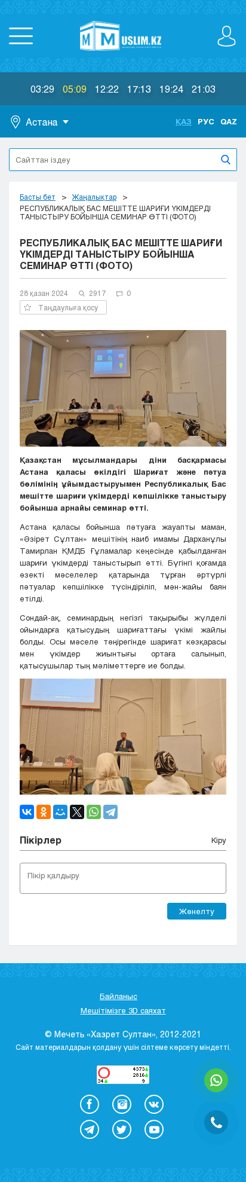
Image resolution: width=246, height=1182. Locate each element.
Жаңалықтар (94, 197)
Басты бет (38, 197)
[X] (77, 812)
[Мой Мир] (60, 812)
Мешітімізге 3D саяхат (123, 1010)
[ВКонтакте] (27, 812)
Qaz (228, 121)
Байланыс (118, 996)
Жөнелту (196, 911)
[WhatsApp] (94, 812)
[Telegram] (110, 812)
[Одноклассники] (43, 812)
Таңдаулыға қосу (68, 307)
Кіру (218, 840)
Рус (206, 121)
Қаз (184, 121)
